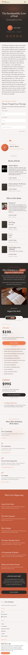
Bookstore (3, 631)
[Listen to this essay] (7, 36)
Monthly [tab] (19, 317)
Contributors (4, 626)
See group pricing (6, 452)
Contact (3, 633)
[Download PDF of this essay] (14, 36)
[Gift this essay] (17, 36)
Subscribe (22, 131)
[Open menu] (25, 2)
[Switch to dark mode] (20, 36)
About (2, 624)
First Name (5, 110)
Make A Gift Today (5, 653)
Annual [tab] (10, 317)
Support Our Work (5, 628)
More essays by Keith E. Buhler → (17, 148)
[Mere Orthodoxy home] (6, 2)
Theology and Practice (14, 9)
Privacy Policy (4, 636)
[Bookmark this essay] (10, 36)
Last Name (4, 117)
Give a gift (4, 438)
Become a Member (14, 343)
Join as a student (5, 482)
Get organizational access (7, 467)
